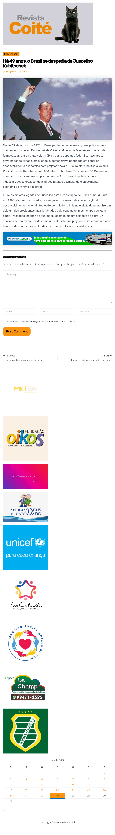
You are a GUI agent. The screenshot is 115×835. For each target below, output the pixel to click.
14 (73, 784)
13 (57, 784)
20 (57, 790)
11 (26, 784)
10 (11, 784)
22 (88, 790)
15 (89, 784)
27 (57, 795)
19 (42, 790)
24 (10, 795)
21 (73, 790)
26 (42, 795)
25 (26, 795)
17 (11, 790)
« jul (5, 810)
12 (42, 784)
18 (26, 790)
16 (104, 784)
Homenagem (11, 54)
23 (104, 790)
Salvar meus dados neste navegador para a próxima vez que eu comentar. (41, 321)
